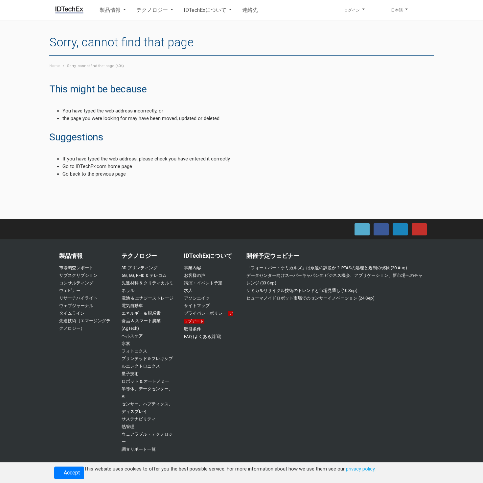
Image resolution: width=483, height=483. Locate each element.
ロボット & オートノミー (145, 381)
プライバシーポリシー (205, 313)
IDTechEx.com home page (104, 166)
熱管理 (128, 426)
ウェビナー (69, 290)
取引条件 (192, 328)
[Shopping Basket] (424, 10)
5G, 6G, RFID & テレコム (144, 275)
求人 (188, 290)
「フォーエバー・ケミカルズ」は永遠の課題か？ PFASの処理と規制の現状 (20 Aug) (326, 267)
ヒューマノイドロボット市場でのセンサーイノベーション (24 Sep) (310, 298)
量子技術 (130, 373)
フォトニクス (134, 351)
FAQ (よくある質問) (202, 336)
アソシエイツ (197, 298)
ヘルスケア (132, 335)
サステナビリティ (139, 419)
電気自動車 (132, 305)
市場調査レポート (76, 267)
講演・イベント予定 (203, 282)
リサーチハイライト (78, 298)
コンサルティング (76, 282)
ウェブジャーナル (76, 305)
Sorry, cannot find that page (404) (95, 66)
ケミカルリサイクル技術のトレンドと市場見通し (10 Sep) (301, 290)
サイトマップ (197, 305)
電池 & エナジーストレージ (147, 298)
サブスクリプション (78, 275)
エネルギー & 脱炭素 (141, 313)
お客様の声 (194, 275)
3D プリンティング (139, 267)
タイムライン (72, 313)
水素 (126, 343)
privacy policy (360, 469)
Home (54, 66)
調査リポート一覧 (139, 449)
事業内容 (192, 267)
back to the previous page (98, 174)
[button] (112, 10)
